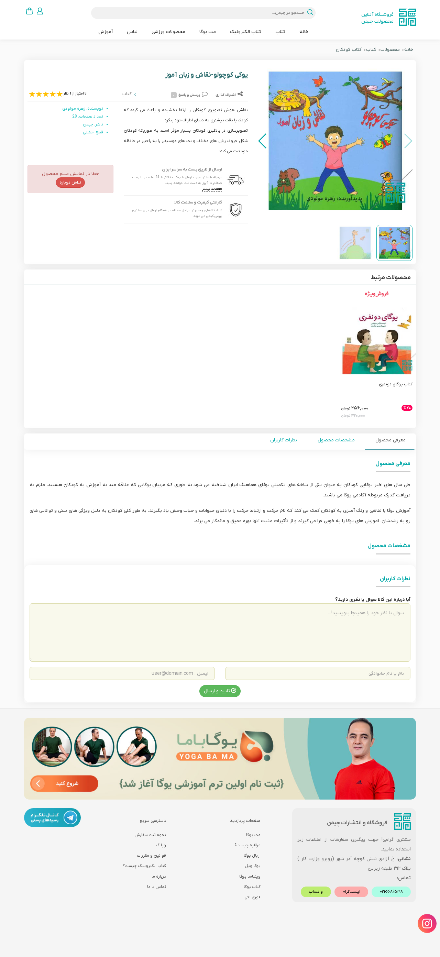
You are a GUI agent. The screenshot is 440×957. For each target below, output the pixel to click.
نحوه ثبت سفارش (150, 835)
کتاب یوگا (252, 887)
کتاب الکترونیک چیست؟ (144, 866)
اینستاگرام (351, 891)
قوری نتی (252, 897)
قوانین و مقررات (151, 855)
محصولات (390, 49)
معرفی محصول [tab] (390, 440)
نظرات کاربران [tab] (283, 440)
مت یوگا (207, 32)
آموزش (105, 32)
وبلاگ (161, 845)
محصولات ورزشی (168, 32)
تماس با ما (156, 887)
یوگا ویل (253, 866)
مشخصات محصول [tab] (336, 440)
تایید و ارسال (217, 691)
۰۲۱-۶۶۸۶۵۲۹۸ (391, 891)
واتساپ (316, 891)
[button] (262, 140)
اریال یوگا (252, 855)
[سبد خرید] (29, 11)
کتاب (280, 32)
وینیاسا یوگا (250, 876)
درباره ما (159, 876)
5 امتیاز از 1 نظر (75, 93)
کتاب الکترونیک (245, 32)
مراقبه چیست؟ (247, 845)
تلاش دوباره (70, 182)
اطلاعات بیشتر (212, 189)
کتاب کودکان (349, 49)
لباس (132, 32)
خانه (303, 32)
